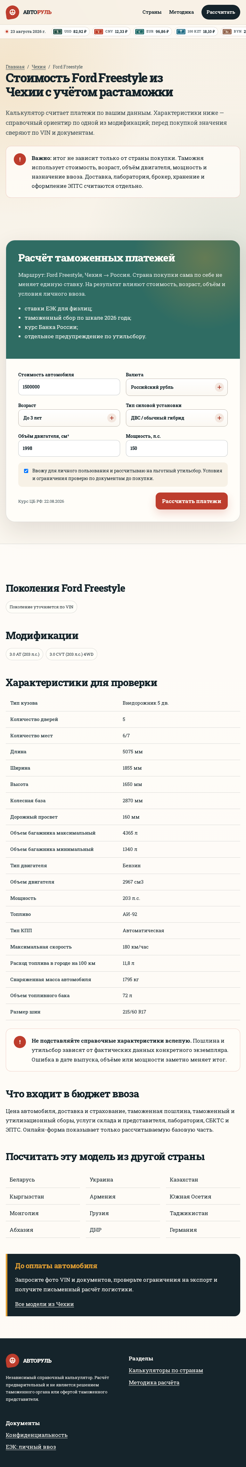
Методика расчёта (154, 1382)
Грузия (99, 1213)
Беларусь (22, 1179)
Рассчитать (221, 12)
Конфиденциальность (37, 1435)
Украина (101, 1179)
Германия (183, 1229)
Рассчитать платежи (191, 501)
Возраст (30, 411)
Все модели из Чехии (44, 1304)
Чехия (39, 67)
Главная (15, 67)
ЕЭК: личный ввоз (31, 1446)
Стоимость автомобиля (46, 375)
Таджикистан (189, 1213)
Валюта (150, 381)
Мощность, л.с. (143, 436)
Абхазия (21, 1229)
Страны (152, 12)
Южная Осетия (190, 1196)
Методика (181, 12)
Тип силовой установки (155, 411)
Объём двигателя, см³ (43, 436)
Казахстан (184, 1179)
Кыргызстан (27, 1196)
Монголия (24, 1213)
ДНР (96, 1229)
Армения (103, 1196)
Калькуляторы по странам (166, 1370)
